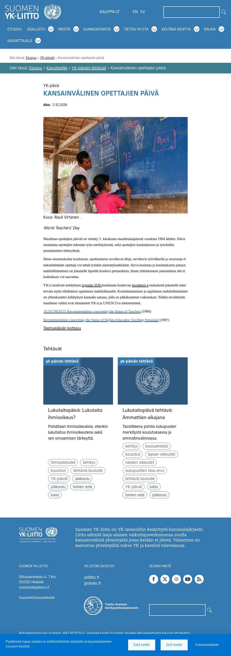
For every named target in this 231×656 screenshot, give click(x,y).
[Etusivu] (33, 12)
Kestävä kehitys (176, 30)
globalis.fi (92, 583)
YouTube (187, 579)
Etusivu (14, 30)
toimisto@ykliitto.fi (34, 588)
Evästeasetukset (207, 645)
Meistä (64, 30)
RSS (199, 579)
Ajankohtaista (97, 30)
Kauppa (107, 12)
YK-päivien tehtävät (89, 68)
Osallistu (36, 30)
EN (135, 12)
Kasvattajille (19, 41)
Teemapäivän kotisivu (62, 328)
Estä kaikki (142, 645)
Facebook (153, 579)
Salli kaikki (174, 645)
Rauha (210, 30)
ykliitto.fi (91, 577)
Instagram (176, 579)
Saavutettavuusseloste (37, 598)
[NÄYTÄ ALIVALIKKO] (51, 29)
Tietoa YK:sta (136, 30)
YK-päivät (47, 58)
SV (142, 12)
